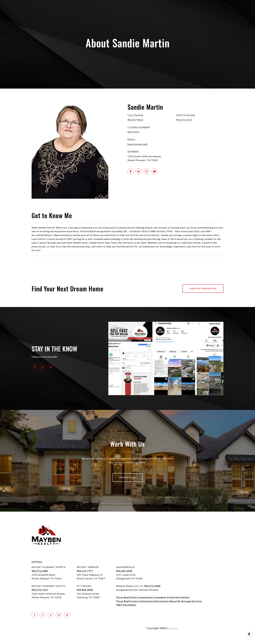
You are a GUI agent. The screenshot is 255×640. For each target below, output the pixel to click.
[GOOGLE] (59, 615)
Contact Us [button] (127, 477)
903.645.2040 (124, 570)
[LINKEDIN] (138, 171)
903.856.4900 (85, 589)
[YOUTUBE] (154, 171)
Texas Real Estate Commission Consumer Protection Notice (152, 597)
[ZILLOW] (67, 615)
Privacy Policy (173, 628)
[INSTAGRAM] (146, 171)
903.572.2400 (40, 570)
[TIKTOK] (50, 367)
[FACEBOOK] (130, 171)
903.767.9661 (135, 119)
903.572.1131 (184, 119)
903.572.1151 (40, 589)
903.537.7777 (85, 570)
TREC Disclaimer (126, 604)
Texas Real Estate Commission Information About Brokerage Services (159, 601)
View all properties (203, 288)
